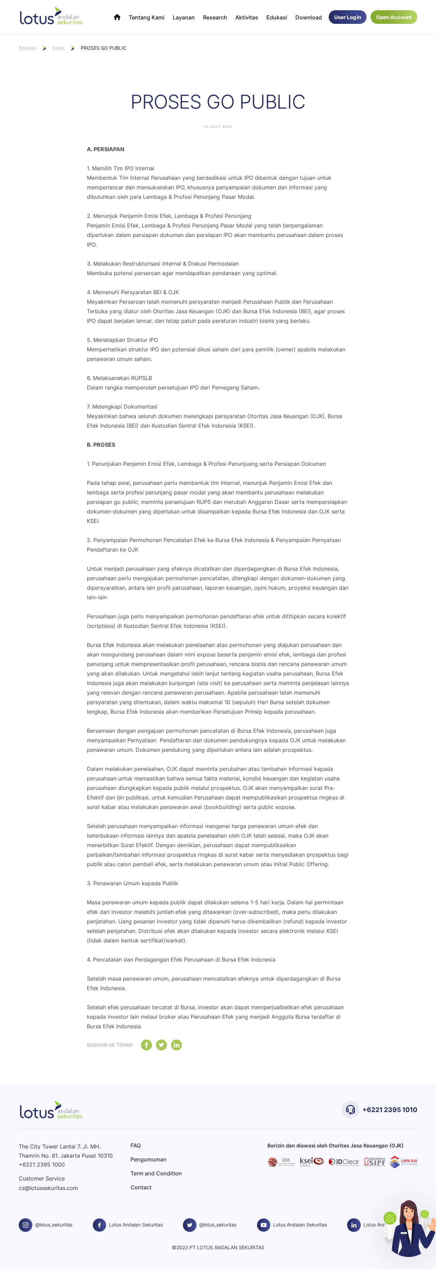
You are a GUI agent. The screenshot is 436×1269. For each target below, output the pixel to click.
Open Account (394, 17)
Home (117, 17)
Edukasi (276, 17)
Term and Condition (156, 1173)
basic (58, 48)
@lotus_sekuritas (53, 1224)
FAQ (135, 1145)
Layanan (184, 17)
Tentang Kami (147, 17)
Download (308, 17)
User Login (347, 17)
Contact (141, 1187)
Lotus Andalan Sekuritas (136, 1224)
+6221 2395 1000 (42, 1164)
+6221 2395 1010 (389, 1109)
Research (215, 17)
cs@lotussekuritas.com (48, 1188)
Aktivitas (246, 17)
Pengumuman (148, 1159)
